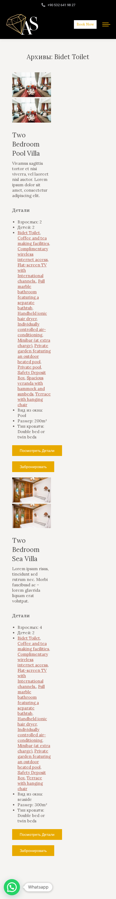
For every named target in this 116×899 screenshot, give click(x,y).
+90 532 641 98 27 (61, 5)
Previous (20, 90)
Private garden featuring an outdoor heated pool (34, 353)
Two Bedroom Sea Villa (26, 549)
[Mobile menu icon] (106, 24)
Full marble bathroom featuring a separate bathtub (31, 295)
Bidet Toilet (29, 232)
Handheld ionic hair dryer (32, 316)
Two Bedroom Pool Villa (26, 144)
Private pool (29, 367)
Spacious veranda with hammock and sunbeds (31, 386)
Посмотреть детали (37, 450)
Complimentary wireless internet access (33, 254)
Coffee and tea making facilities (33, 241)
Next (42, 90)
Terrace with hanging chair (34, 399)
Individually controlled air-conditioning (32, 329)
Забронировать (33, 466)
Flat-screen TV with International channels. (32, 273)
